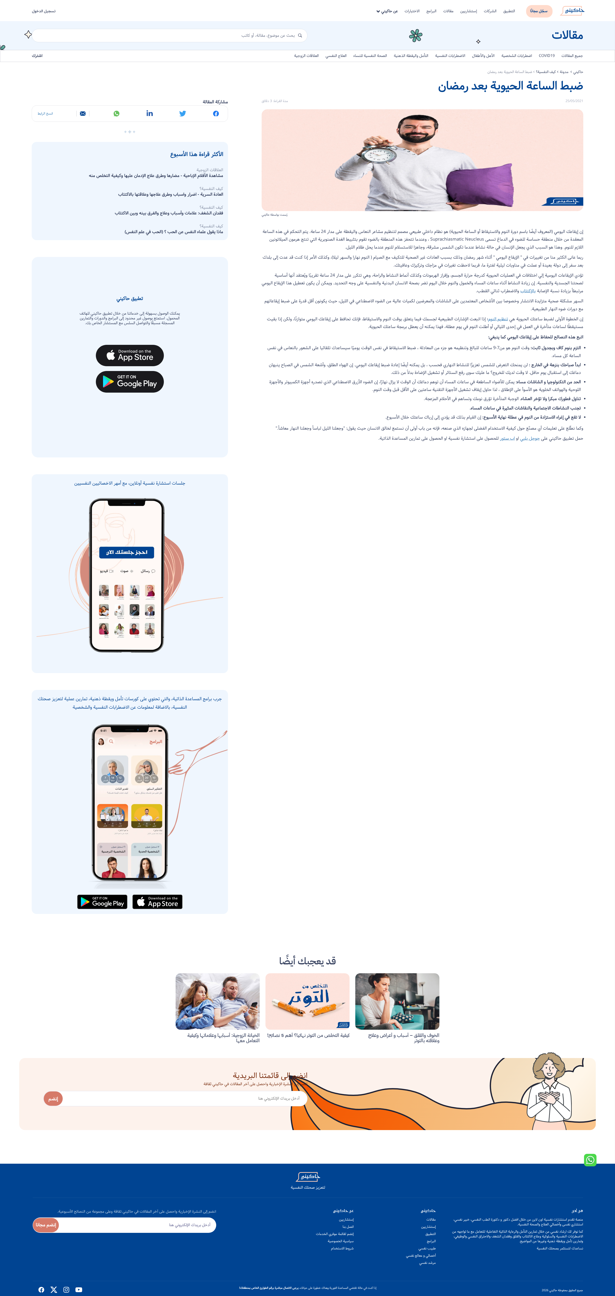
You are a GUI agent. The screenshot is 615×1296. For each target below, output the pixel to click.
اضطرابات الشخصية (516, 56)
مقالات (448, 11)
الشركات (490, 11)
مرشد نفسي (427, 1263)
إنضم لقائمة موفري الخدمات (335, 1234)
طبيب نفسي (427, 1248)
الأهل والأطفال (483, 56)
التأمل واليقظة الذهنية (411, 56)
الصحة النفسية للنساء (370, 56)
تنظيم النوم (498, 319)
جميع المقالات (572, 56)
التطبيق (509, 11)
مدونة (564, 72)
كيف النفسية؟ (546, 72)
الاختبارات (412, 11)
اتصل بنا (348, 1226)
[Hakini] (572, 9)
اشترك (37, 56)
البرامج (431, 11)
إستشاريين (468, 11)
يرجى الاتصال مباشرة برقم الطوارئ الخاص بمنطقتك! (269, 1288)
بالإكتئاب (528, 291)
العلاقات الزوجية (306, 56)
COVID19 (547, 56)
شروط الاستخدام (342, 1248)
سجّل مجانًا (538, 11)
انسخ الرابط (45, 113)
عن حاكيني (389, 11)
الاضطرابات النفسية (450, 56)
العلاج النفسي (336, 56)
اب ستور (507, 438)
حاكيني (578, 72)
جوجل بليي (530, 438)
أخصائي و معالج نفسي (421, 1255)
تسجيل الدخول (43, 11)
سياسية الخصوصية (341, 1241)
